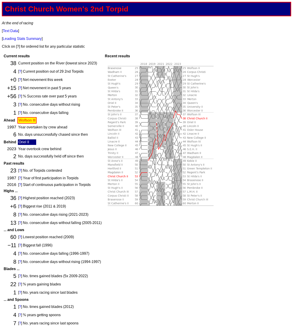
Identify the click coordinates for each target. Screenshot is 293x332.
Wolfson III (27, 120)
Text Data (10, 31)
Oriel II (24, 142)
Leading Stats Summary (22, 39)
